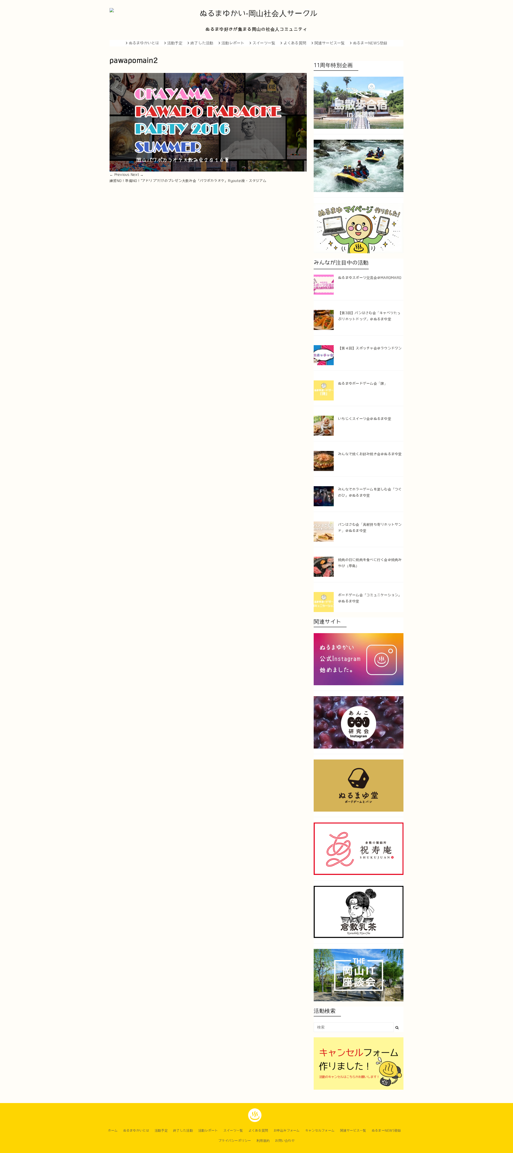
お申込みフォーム (287, 1130)
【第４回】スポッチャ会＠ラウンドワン (370, 348)
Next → (137, 174)
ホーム (113, 1130)
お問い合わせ (285, 1140)
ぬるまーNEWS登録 (370, 43)
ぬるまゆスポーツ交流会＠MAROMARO (369, 277)
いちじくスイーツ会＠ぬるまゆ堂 (364, 418)
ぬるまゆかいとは (144, 43)
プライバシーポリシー (234, 1140)
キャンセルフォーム (320, 1130)
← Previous (120, 174)
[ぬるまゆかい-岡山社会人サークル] (256, 13)
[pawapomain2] (208, 122)
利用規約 (263, 1140)
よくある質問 (294, 43)
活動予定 (174, 43)
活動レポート (232, 43)
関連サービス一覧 (329, 43)
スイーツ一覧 (263, 43)
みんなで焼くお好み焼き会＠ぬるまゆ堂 (370, 454)
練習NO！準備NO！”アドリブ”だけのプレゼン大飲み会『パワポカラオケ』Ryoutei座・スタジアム (188, 180)
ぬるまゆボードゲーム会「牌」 (363, 383)
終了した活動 (202, 43)
